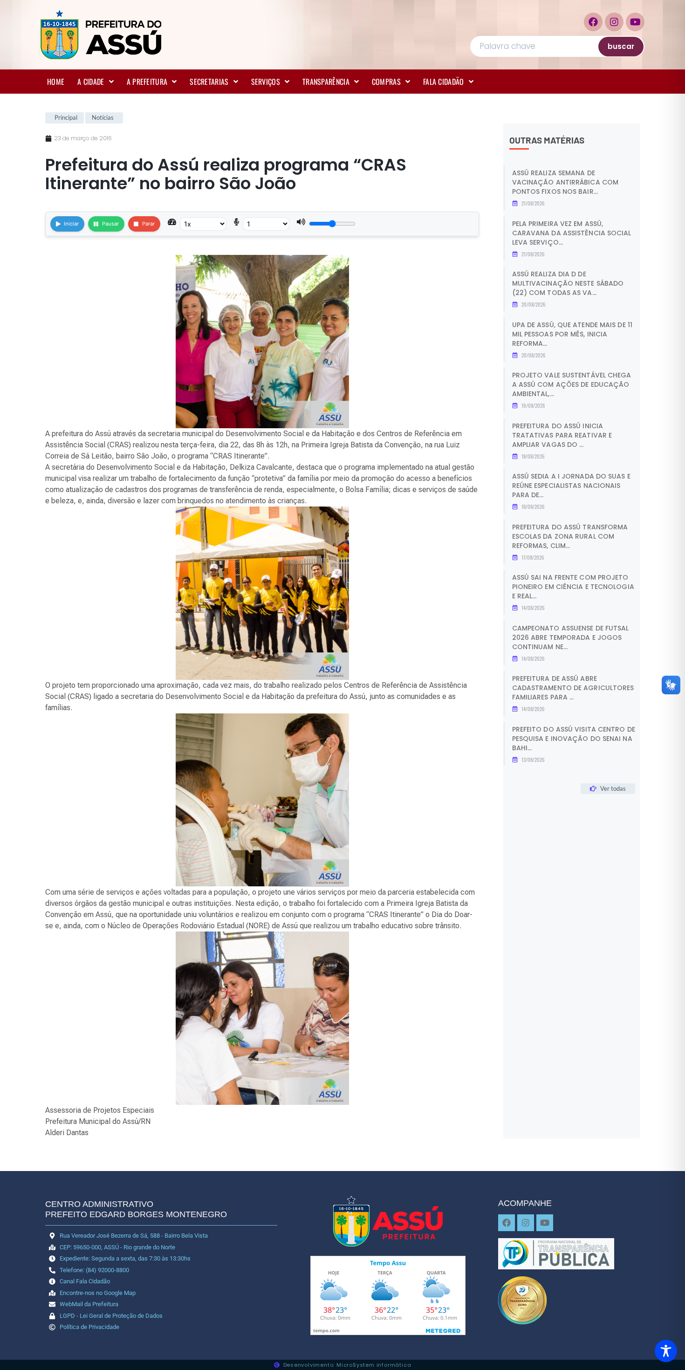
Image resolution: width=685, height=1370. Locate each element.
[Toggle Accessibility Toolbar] (666, 1351)
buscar (621, 46)
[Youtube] (635, 22)
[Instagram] (614, 22)
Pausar (110, 223)
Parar (148, 223)
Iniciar (71, 223)
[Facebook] (593, 22)
